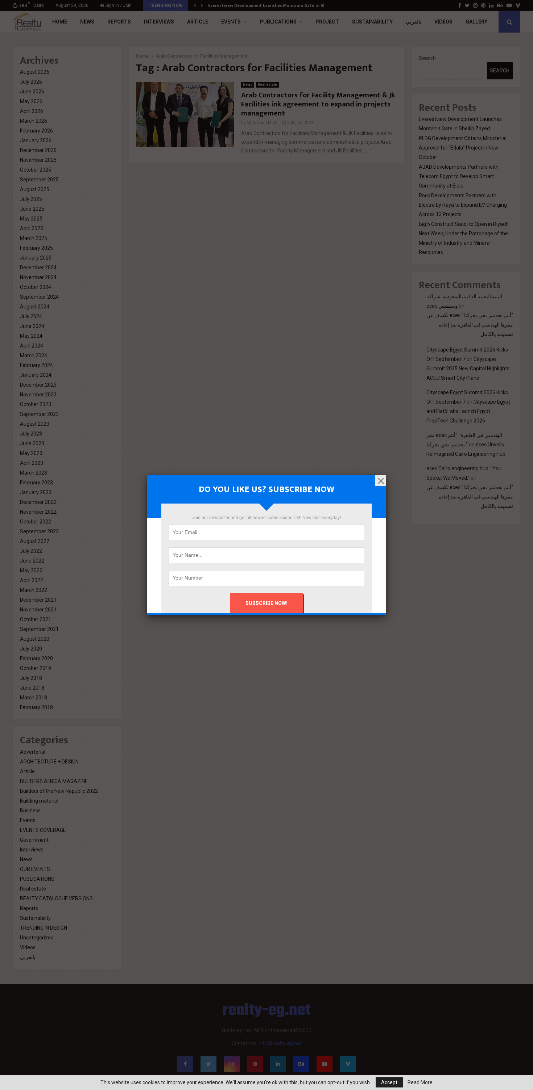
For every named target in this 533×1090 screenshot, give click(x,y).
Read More (420, 1082)
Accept (389, 1082)
